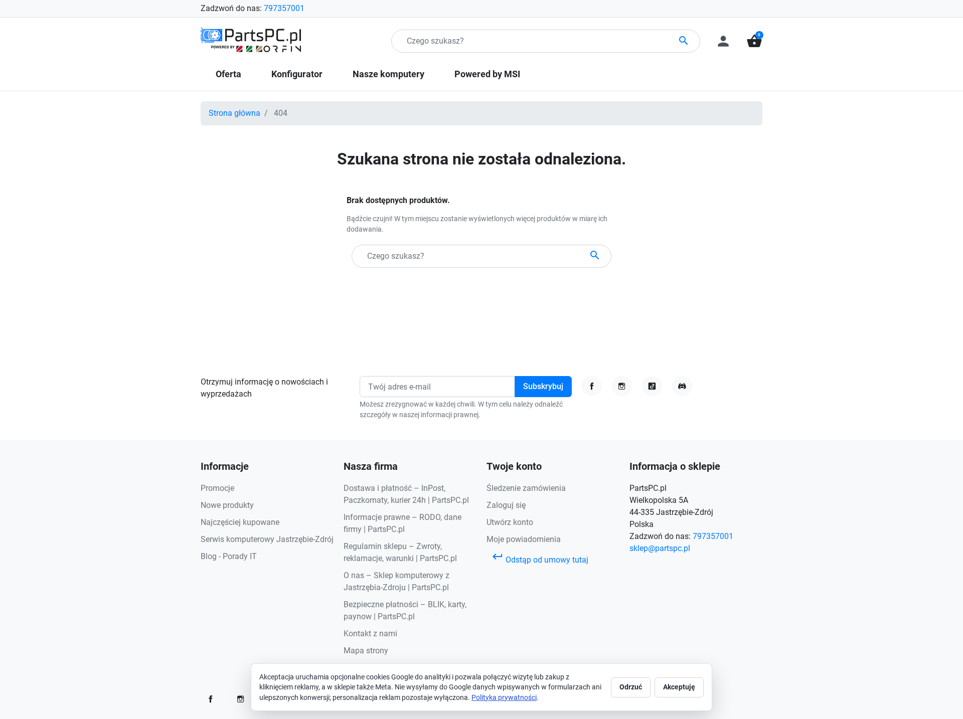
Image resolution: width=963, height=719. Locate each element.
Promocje (217, 488)
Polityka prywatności (504, 697)
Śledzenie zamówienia (526, 488)
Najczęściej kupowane (240, 522)
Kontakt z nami (370, 633)
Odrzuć (630, 687)
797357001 (284, 8)
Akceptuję (679, 687)
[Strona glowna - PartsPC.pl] (251, 40)
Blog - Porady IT (229, 556)
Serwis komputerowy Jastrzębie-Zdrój (267, 539)
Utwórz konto (510, 522)
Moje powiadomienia (524, 539)
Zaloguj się (506, 505)
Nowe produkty (227, 505)
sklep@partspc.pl (659, 548)
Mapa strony (366, 650)
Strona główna (234, 113)
